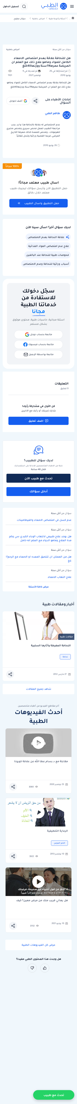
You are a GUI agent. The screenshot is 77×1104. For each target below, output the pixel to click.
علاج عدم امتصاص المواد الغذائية (48, 246)
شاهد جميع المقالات (38, 689)
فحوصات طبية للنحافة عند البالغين (47, 255)
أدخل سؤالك (39, 491)
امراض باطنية (38, 18)
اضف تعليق (35, 421)
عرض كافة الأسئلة (38, 587)
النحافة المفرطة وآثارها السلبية (51, 645)
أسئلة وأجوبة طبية (57, 18)
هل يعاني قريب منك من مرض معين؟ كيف (42, 900)
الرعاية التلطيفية (57, 831)
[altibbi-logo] (54, 6)
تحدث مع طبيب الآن (38, 478)
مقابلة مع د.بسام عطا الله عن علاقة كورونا (41, 761)
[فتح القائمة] (71, 6)
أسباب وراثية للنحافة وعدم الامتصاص (46, 264)
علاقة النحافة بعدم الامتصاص (46, 237)
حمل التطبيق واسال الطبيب (41, 203)
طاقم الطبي (52, 113)
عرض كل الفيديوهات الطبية (38, 945)
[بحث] (24, 6)
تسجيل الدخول (11, 6)
